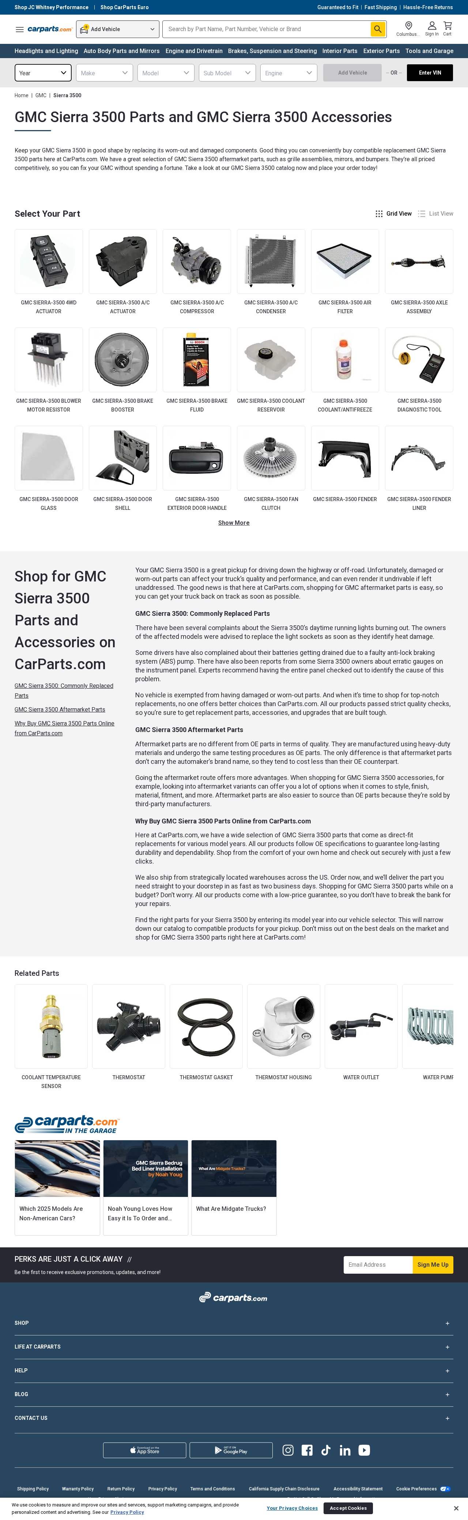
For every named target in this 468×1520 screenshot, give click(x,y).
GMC (40, 95)
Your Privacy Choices (292, 1508)
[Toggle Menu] (20, 29)
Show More (234, 522)
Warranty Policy (78, 1488)
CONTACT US (31, 1418)
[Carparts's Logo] (50, 29)
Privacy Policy (162, 1488)
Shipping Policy (33, 1488)
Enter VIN (430, 73)
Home (22, 95)
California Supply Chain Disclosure (284, 1488)
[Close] (456, 1508)
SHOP (22, 1323)
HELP (21, 1370)
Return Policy (121, 1488)
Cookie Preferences (416, 1488)
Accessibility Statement (358, 1488)
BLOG (21, 1394)
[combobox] (43, 73)
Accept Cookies (348, 1508)
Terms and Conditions (212, 1488)
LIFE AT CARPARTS (38, 1347)
